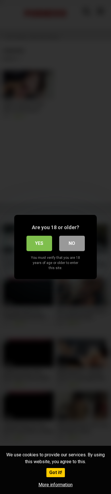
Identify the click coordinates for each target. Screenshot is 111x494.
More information (55, 484)
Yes (39, 243)
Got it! (55, 472)
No (72, 243)
